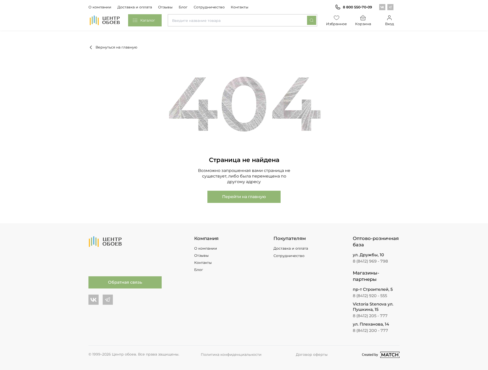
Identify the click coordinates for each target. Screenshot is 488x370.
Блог (183, 7)
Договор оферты (312, 354)
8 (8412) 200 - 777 (370, 330)
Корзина (363, 24)
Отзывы (165, 7)
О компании (99, 7)
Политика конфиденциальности (231, 354)
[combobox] (242, 20)
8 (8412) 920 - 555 (370, 295)
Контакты (239, 7)
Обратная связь (125, 282)
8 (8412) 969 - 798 (370, 261)
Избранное (336, 24)
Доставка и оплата (134, 7)
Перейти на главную (244, 196)
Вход (389, 24)
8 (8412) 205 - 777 (370, 315)
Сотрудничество (209, 7)
